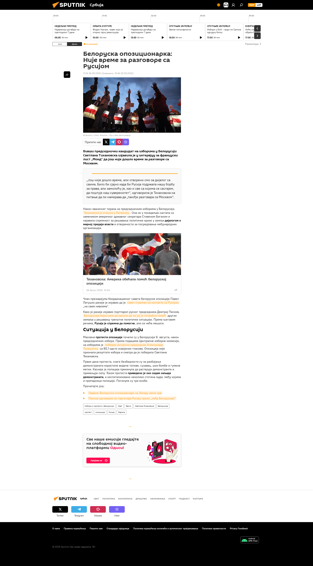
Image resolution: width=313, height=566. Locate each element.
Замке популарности (180, 29)
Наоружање (157, 498)
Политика (108, 498)
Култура (198, 498)
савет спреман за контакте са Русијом (153, 302)
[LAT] (259, 5)
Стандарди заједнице (118, 528)
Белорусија (163, 406)
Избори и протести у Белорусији (99, 406)
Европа (121, 412)
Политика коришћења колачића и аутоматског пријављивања (165, 528)
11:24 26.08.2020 (92, 73)
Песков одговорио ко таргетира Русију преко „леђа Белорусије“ (132, 398)
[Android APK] (249, 540)
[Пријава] (233, 5)
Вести (128, 406)
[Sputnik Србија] (70, 9)
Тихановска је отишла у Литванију (106, 213)
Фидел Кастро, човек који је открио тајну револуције (108, 31)
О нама (56, 528)
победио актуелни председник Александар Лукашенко (123, 346)
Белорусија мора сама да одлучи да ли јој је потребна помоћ (125, 315)
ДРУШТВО (141, 498)
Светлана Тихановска (144, 406)
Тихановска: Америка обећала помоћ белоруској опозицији (126, 281)
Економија (125, 498)
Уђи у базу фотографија (119, 135)
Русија (111, 412)
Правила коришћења (75, 528)
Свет (120, 406)
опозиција (100, 412)
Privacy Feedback (239, 528)
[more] (176, 290)
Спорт (172, 498)
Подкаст (184, 498)
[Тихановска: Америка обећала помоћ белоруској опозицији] (132, 254)
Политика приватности (214, 528)
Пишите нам (96, 528)
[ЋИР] (252, 5)
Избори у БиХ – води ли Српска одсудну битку (224, 31)
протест (88, 412)
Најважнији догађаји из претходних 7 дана (67, 31)
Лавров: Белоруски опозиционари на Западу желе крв (125, 393)
